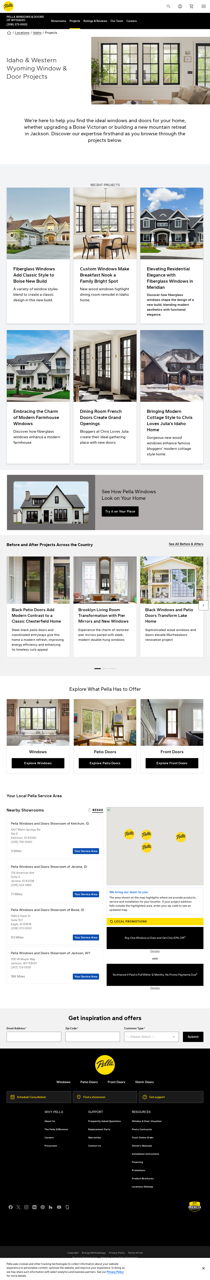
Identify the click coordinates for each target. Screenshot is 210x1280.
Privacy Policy (115, 1271)
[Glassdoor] (67, 1207)
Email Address (16, 1028)
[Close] (203, 1268)
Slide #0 (97, 668)
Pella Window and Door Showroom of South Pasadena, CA (58, 1234)
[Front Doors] (172, 736)
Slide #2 (112, 668)
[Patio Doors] (105, 736)
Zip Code (71, 1028)
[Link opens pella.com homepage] (105, 1065)
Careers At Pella (27, 1225)
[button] (146, 835)
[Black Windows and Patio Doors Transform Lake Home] (171, 606)
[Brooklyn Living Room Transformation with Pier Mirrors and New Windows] (104, 606)
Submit (193, 1037)
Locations (22, 33)
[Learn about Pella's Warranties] (194, 1206)
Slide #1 (105, 668)
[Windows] (38, 736)
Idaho (37, 33)
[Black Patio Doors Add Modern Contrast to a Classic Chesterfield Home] (38, 606)
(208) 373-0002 (17, 24)
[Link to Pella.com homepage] (8, 6)
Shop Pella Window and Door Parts (41, 1229)
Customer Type (134, 1028)
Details (155, 951)
